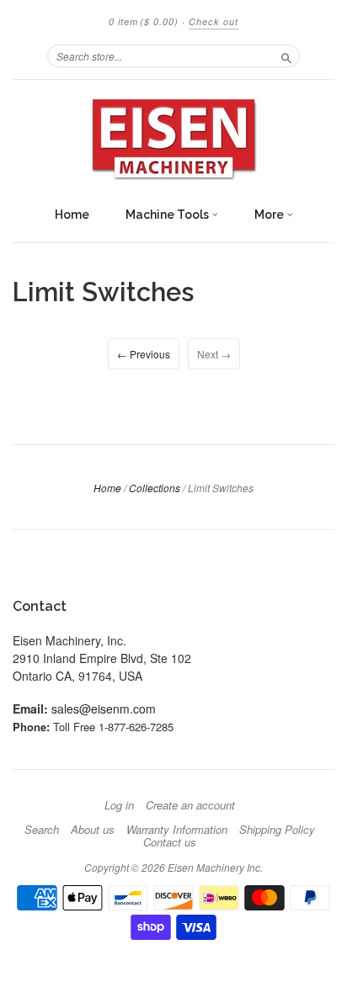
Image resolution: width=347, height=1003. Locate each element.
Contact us (169, 842)
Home (72, 214)
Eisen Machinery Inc (214, 867)
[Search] (286, 55)
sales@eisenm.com (103, 708)
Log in (119, 805)
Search (41, 830)
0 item (144, 21)
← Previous (143, 354)
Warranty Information (176, 830)
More (270, 214)
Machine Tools (168, 214)
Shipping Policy (277, 830)
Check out (213, 21)
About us (93, 830)
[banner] (173, 139)
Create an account (190, 805)
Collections (154, 487)
